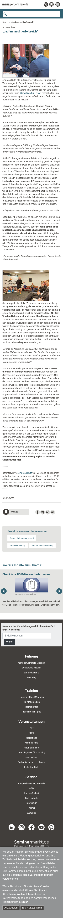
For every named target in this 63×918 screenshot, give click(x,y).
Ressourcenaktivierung (42, 545)
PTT (32, 728)
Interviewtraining (17, 545)
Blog (4, 22)
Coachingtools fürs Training (31, 752)
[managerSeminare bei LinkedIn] (11, 827)
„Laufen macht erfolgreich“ (22, 22)
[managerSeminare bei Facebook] (31, 827)
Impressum (31, 803)
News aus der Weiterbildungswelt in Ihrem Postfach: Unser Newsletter (29, 628)
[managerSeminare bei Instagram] (21, 827)
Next (59, 591)
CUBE (31, 733)
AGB (31, 788)
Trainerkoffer (31, 707)
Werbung (31, 812)
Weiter (9, 641)
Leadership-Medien (31, 667)
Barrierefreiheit (31, 793)
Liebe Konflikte (31, 767)
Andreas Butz (25, 473)
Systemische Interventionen (31, 762)
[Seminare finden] (32, 843)
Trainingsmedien (31, 702)
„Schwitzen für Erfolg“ (30, 93)
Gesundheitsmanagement (22, 538)
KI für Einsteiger (31, 747)
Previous (4, 591)
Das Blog (31, 677)
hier (25, 901)
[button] (15, 512)
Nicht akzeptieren (32, 907)
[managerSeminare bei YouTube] (41, 827)
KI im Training (31, 742)
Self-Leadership (31, 672)
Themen (31, 808)
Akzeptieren (11, 907)
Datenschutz (31, 798)
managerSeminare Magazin (31, 663)
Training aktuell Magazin (31, 697)
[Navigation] (58, 5)
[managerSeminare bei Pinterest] (51, 827)
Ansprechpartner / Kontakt (31, 783)
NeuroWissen (31, 757)
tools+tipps (31, 738)
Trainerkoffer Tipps (31, 711)
